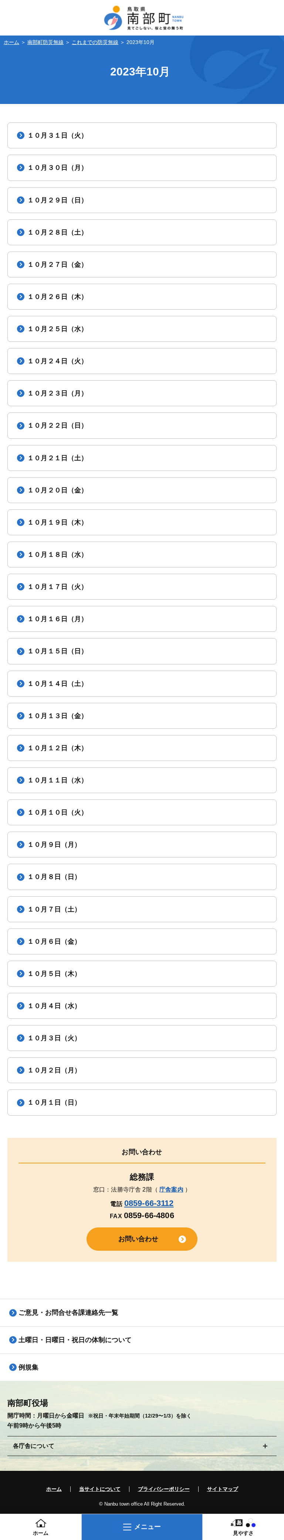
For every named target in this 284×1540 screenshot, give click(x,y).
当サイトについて (100, 1489)
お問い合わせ (138, 1239)
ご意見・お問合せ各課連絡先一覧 (68, 1312)
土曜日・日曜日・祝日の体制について (75, 1340)
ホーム (11, 42)
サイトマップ (222, 1489)
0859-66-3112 (149, 1203)
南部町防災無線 (45, 42)
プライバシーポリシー (164, 1489)
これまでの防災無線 (95, 42)
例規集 (28, 1367)
